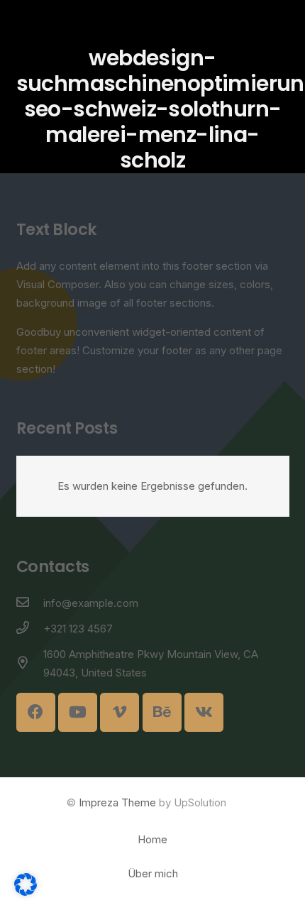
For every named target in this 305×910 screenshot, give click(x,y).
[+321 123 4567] (29, 629)
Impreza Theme (117, 802)
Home (152, 839)
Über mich (153, 873)
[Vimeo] (119, 712)
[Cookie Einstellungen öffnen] (25, 892)
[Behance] (162, 712)
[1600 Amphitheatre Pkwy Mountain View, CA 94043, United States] (29, 663)
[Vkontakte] (203, 712)
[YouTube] (77, 712)
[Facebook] (35, 712)
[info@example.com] (29, 603)
